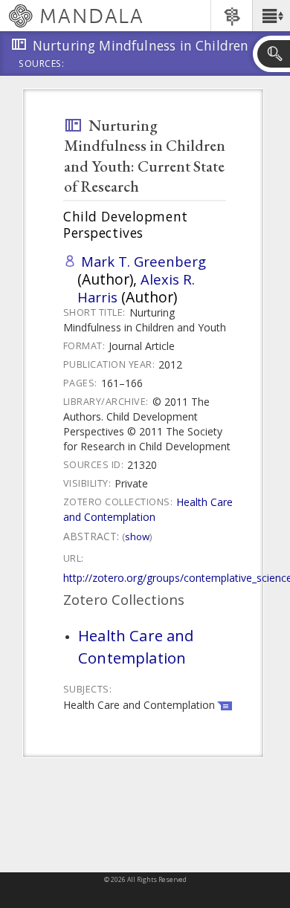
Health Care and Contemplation (148, 509)
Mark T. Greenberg (143, 261)
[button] (271, 15)
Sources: (42, 64)
